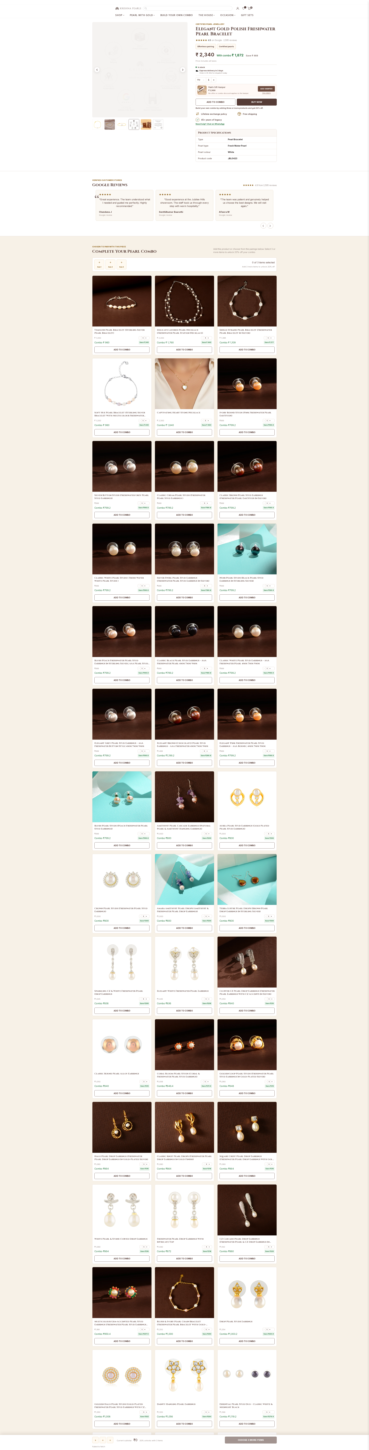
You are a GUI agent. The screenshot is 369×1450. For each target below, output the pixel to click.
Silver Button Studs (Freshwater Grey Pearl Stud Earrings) (121, 497)
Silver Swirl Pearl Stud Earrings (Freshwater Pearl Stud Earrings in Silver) (183, 579)
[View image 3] (121, 124)
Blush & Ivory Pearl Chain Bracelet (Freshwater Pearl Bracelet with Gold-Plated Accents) (181, 1323)
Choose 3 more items (251, 1440)
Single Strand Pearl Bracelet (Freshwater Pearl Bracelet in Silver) (246, 332)
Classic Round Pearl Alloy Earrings (116, 1073)
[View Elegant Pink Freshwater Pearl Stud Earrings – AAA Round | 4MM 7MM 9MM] (247, 714)
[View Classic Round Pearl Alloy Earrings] (121, 1044)
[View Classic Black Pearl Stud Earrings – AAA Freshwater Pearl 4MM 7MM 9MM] (184, 631)
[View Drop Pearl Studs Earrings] (247, 1292)
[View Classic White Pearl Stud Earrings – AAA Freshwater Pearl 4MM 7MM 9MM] (247, 631)
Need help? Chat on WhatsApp (210, 124)
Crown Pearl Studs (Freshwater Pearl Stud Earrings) (120, 910)
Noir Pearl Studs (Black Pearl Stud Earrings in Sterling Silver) (241, 579)
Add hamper (266, 89)
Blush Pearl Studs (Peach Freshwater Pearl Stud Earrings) (121, 827)
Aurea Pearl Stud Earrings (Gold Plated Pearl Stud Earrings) (244, 827)
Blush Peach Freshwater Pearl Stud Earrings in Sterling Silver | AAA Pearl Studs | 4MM (121, 662)
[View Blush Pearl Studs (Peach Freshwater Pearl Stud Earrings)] (121, 796)
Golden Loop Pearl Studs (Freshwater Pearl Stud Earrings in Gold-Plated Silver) (247, 1075)
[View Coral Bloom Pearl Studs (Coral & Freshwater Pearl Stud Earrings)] (184, 1044)
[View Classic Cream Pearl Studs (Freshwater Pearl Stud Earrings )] (184, 466)
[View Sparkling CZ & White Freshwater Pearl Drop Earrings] (121, 962)
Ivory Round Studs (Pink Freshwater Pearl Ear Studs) (245, 414)
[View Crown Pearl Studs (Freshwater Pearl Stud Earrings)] (121, 879)
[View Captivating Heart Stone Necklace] (184, 383)
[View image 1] (97, 124)
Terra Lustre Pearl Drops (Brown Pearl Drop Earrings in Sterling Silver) (244, 910)
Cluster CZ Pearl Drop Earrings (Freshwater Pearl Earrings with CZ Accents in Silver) (247, 993)
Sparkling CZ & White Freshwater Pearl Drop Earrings (118, 993)
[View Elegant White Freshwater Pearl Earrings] (184, 962)
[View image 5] (146, 124)
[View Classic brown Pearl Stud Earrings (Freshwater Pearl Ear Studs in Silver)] (247, 466)
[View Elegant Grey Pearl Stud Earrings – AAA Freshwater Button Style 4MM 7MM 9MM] (121, 714)
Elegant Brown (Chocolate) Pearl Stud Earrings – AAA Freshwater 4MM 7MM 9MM (182, 745)
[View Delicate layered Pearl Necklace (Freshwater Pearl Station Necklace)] (184, 301)
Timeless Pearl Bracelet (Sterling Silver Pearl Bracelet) (119, 332)
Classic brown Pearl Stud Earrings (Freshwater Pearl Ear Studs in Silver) (243, 497)
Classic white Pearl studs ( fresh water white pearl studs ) (119, 579)
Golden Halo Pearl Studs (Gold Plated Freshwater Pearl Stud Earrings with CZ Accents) (119, 1406)
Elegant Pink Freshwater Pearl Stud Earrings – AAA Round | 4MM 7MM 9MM (243, 745)
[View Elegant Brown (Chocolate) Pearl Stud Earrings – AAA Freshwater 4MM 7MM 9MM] (184, 714)
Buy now (256, 102)
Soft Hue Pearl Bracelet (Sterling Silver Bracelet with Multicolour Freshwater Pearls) (119, 414)
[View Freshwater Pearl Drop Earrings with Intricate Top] (184, 1210)
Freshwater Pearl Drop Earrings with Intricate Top (180, 1240)
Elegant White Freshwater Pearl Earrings (183, 991)
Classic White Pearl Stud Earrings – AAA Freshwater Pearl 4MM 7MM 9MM (244, 662)
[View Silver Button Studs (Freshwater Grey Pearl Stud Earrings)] (121, 466)
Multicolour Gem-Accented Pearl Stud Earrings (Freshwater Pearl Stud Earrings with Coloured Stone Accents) (120, 1323)
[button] (187, 8)
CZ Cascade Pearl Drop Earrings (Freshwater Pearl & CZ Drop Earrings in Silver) (245, 1240)
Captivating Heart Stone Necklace (178, 412)
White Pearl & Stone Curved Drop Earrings (120, 1238)
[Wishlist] (243, 8)
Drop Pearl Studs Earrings (236, 1321)
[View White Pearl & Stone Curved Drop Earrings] (121, 1210)
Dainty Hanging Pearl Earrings (176, 1404)
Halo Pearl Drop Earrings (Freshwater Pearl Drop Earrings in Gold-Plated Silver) (121, 1158)
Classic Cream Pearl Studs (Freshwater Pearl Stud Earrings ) (181, 497)
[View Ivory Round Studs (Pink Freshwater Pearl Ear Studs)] (247, 383)
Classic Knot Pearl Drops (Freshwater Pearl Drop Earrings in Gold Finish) (184, 1158)
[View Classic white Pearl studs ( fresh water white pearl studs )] (121, 549)
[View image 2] (109, 124)
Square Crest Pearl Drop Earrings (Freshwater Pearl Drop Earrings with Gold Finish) (247, 1158)
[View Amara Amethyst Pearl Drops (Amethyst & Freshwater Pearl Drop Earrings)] (184, 879)
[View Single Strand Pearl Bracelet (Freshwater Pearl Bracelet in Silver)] (247, 301)
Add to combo (215, 102)
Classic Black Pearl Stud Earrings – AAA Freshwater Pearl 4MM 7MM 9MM (181, 662)
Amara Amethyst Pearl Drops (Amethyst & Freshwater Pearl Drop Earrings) (183, 910)
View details (266, 93)
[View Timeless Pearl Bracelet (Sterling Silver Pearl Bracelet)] (121, 301)
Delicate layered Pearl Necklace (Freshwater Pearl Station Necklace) (180, 332)
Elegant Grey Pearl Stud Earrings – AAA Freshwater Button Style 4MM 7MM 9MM (119, 745)
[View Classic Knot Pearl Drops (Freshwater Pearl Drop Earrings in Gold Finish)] (184, 1127)
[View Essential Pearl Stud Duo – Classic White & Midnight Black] (247, 1375)
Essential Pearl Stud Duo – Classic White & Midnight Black (246, 1406)
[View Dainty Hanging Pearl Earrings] (184, 1375)
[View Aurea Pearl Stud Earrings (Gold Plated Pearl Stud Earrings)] (247, 796)
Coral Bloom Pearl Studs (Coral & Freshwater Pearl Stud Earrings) (178, 1075)
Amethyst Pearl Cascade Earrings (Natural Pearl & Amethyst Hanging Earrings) (184, 827)
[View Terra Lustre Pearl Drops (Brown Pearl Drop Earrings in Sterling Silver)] (247, 879)
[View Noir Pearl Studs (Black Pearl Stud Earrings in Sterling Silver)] (247, 549)
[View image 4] (134, 124)
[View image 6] (158, 124)
